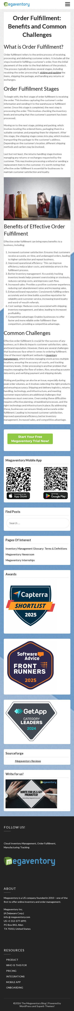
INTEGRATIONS (15, 976)
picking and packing (50, 72)
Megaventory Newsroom (20, 554)
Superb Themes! (46, 1006)
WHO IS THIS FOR (16, 965)
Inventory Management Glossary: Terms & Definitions (36, 548)
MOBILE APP (13, 982)
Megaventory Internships (20, 560)
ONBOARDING (14, 987)
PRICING (11, 970)
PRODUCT (12, 959)
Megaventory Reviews (28, 761)
